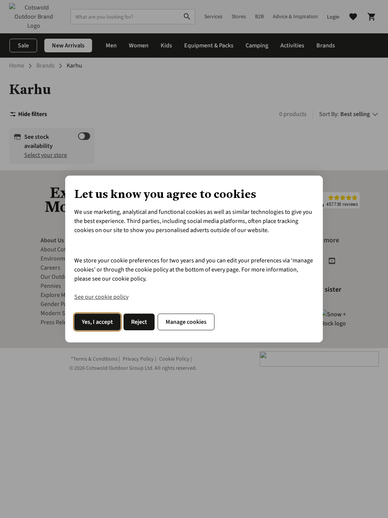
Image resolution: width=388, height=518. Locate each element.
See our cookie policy (101, 297)
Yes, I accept (97, 322)
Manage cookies (186, 322)
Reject (139, 322)
